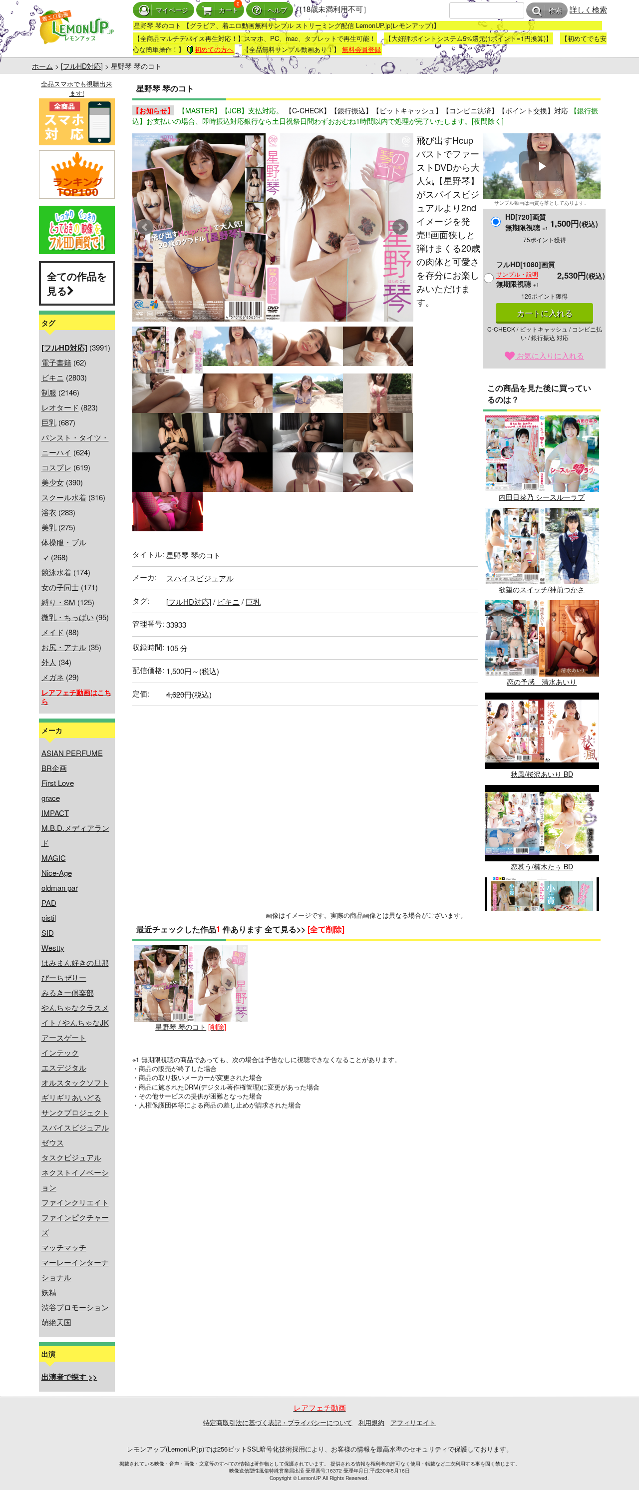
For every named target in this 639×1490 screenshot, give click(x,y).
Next (400, 227)
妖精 (48, 1292)
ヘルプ (277, 10)
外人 (48, 662)
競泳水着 (56, 572)
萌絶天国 (56, 1322)
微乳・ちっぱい (67, 617)
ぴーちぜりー (63, 977)
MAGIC (53, 857)
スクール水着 (63, 497)
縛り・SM (58, 602)
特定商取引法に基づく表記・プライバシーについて (277, 1422)
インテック (60, 1052)
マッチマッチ (63, 1247)
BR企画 (54, 767)
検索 (555, 10)
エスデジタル (63, 1067)
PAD (48, 902)
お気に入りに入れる (549, 355)
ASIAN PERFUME (72, 752)
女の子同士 (60, 587)
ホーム (42, 66)
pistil (48, 917)
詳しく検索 (588, 9)
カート (228, 10)
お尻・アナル (63, 647)
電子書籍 (56, 362)
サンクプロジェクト (75, 1112)
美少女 (52, 482)
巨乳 (48, 422)
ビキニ (52, 377)
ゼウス (52, 1142)
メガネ (52, 677)
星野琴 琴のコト (180, 1027)
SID (47, 932)
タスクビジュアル (71, 1157)
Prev (145, 227)
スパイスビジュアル (75, 1127)
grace (50, 797)
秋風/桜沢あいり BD (542, 774)
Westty (52, 947)
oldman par (59, 887)
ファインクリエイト (75, 1202)
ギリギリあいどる (71, 1097)
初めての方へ (214, 49)
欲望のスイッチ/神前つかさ (542, 589)
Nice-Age (56, 872)
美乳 (48, 527)
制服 (48, 392)
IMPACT (55, 812)
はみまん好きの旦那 (75, 962)
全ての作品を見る (77, 283)
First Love (57, 782)
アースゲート (63, 1037)
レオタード (60, 407)
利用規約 (371, 1422)
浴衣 (48, 512)
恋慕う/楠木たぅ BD (542, 866)
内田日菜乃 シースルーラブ (542, 497)
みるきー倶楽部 (67, 992)
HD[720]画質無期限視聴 (526, 222)
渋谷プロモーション (75, 1307)
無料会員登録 (361, 49)
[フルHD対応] (82, 66)
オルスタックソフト (75, 1082)
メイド (52, 632)
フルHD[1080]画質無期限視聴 (525, 274)
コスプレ (56, 467)
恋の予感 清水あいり (542, 682)
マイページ (172, 10)
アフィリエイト (413, 1422)
